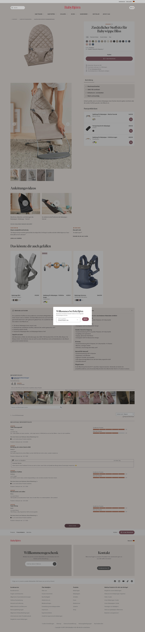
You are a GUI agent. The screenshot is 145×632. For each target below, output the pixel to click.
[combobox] (68, 319)
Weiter (85, 319)
